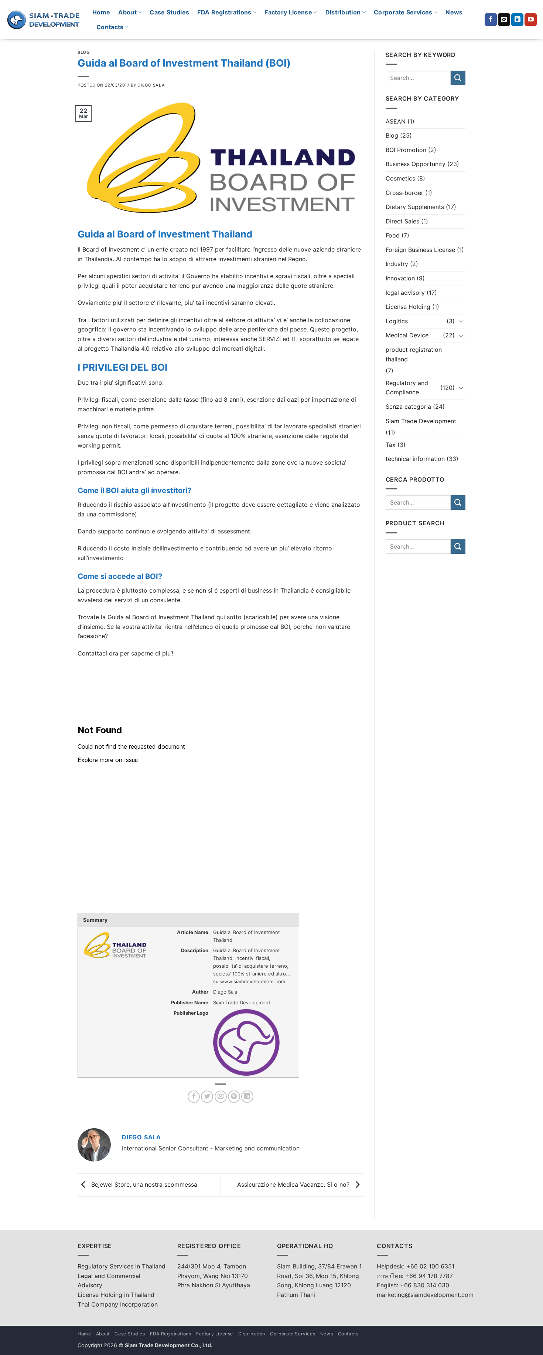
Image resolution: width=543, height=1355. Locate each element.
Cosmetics (400, 178)
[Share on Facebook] (194, 1097)
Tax (391, 444)
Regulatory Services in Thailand (121, 1266)
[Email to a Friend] (221, 1097)
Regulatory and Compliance (407, 387)
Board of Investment (110, 249)
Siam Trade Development (421, 421)
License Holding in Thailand (116, 1294)
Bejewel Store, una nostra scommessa (143, 1184)
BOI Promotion (406, 150)
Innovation (400, 278)
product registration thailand (414, 354)
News (453, 12)
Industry (397, 263)
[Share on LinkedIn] (247, 1097)
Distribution (343, 12)
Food (393, 235)
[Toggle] (461, 321)
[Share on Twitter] (207, 1097)
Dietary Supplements (415, 206)
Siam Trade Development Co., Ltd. (168, 1345)
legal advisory (405, 292)
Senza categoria (408, 406)
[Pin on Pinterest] (234, 1097)
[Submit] (458, 78)
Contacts (110, 27)
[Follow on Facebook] (491, 19)
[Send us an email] (504, 19)
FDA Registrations (224, 12)
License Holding (408, 306)
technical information (415, 458)
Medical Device (407, 335)
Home (101, 12)
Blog (84, 52)
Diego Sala (151, 85)
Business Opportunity (415, 164)
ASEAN (396, 121)
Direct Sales (402, 221)
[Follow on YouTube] (531, 19)
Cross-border (404, 192)
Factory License (288, 12)
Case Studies (169, 12)
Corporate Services (403, 12)
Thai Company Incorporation (118, 1304)
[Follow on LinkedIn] (517, 19)
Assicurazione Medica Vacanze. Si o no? (294, 1184)
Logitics (397, 321)
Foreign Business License (420, 249)
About (127, 12)
